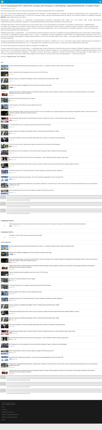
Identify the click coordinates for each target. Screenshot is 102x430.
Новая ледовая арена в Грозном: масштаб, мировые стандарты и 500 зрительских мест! (31, 190)
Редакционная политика (8, 412)
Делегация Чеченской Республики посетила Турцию (22, 98)
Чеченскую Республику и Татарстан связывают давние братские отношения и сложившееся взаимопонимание (37, 137)
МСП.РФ (3, 17)
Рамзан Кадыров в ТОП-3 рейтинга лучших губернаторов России (25, 105)
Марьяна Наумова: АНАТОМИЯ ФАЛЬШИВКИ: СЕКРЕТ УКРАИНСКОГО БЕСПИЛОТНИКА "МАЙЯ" (34, 78)
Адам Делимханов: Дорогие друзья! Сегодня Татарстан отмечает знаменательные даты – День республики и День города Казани (42, 118)
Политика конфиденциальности (10, 414)
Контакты (4, 409)
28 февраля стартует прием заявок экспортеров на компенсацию (25, 235)
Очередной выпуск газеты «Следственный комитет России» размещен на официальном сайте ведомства (36, 170)
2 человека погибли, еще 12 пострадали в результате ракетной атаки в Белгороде (30, 124)
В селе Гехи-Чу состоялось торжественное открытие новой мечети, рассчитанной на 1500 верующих (34, 144)
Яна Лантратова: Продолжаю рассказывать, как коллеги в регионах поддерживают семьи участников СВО (36, 177)
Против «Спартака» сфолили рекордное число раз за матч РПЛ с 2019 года (28, 72)
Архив (3, 419)
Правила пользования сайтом (9, 417)
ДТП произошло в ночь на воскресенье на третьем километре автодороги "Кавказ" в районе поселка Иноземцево (38, 150)
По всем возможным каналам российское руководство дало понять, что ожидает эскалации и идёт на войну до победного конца (41, 65)
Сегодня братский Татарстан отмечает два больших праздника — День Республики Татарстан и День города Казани (38, 157)
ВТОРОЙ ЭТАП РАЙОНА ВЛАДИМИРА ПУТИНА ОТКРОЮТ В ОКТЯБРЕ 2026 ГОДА (30, 85)
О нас (3, 407)
